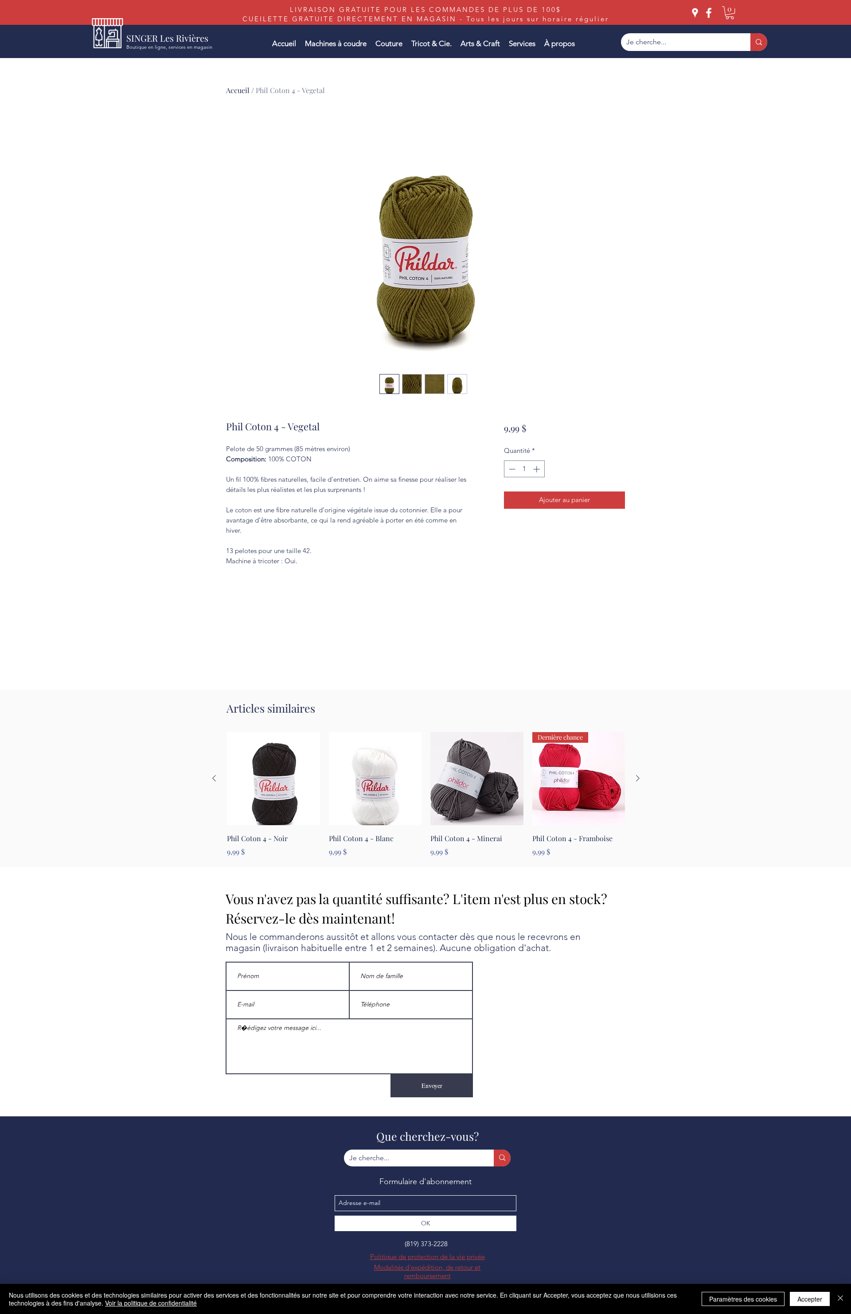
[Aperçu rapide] (273, 778)
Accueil (238, 90)
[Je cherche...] (758, 42)
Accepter (809, 1299)
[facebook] (708, 12)
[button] (730, 12)
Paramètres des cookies (743, 1299)
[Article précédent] (214, 778)
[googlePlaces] (695, 12)
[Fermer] (840, 1299)
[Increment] (537, 469)
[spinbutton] (524, 469)
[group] (426, 795)
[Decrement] (511, 469)
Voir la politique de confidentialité (151, 1302)
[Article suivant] (637, 778)
